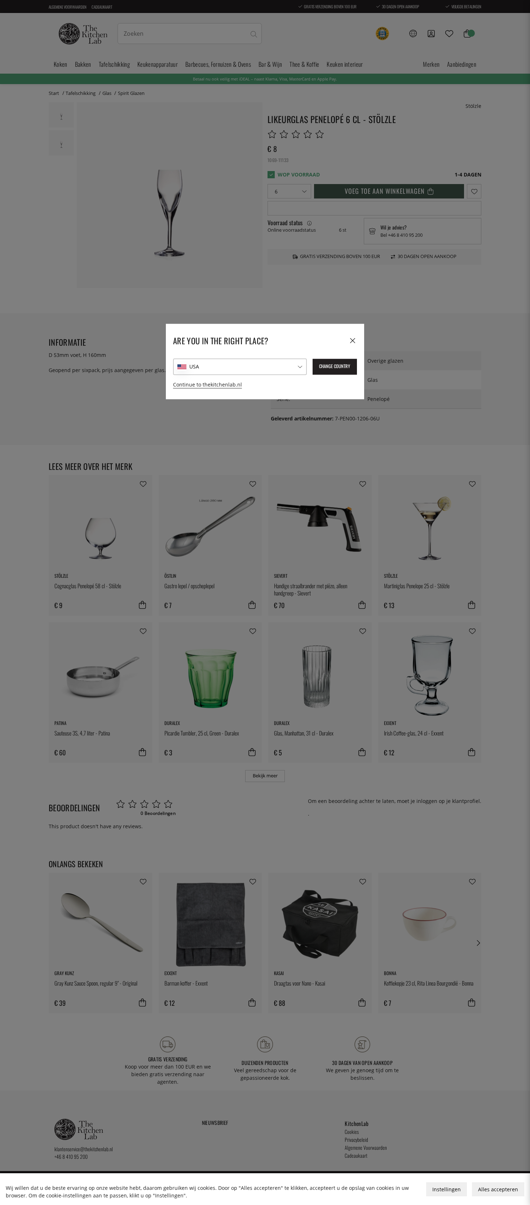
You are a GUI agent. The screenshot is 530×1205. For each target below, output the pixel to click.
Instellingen (446, 1189)
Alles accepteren (498, 1189)
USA (194, 366)
